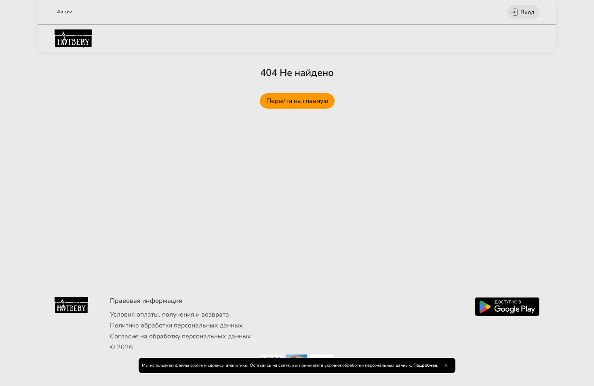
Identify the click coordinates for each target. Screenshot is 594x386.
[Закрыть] (446, 365)
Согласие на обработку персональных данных (180, 336)
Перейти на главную (297, 100)
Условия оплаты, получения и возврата (169, 314)
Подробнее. (425, 365)
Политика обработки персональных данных (176, 325)
